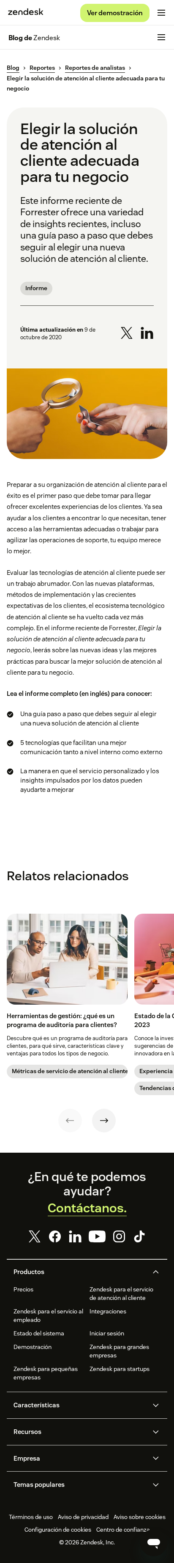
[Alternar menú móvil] (161, 12)
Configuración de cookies (57, 1529)
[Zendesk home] (26, 12)
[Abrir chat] (153, 1542)
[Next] (104, 1120)
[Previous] (70, 1120)
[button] (80, 1272)
